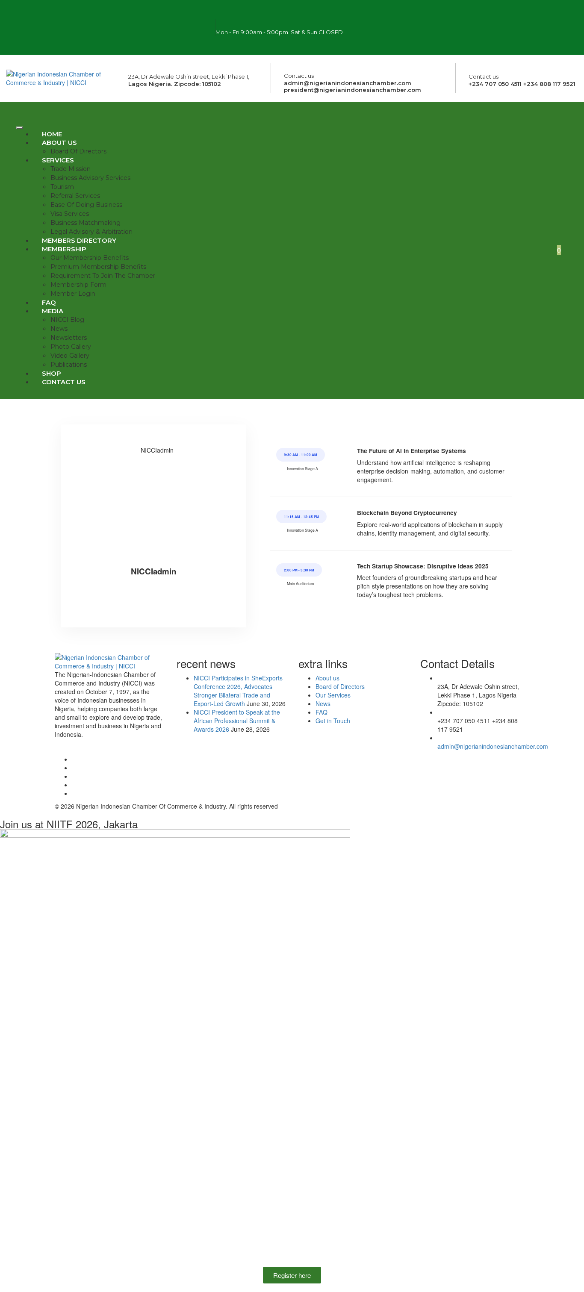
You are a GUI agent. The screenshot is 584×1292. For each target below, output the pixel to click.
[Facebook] (460, 15)
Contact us (64, 382)
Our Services (333, 695)
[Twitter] (510, 15)
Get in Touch (333, 720)
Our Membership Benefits (89, 258)
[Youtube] (473, 38)
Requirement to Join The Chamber (102, 276)
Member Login (72, 293)
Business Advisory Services (90, 178)
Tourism (62, 187)
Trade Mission (70, 169)
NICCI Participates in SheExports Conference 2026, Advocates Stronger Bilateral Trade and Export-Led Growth (238, 691)
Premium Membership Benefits (98, 267)
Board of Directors (78, 151)
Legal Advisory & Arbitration (91, 231)
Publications (68, 364)
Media (52, 311)
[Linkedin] (498, 38)
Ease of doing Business (86, 205)
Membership (64, 249)
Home (52, 134)
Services (58, 160)
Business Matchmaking (85, 223)
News (59, 329)
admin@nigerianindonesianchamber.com (492, 746)
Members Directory (79, 240)
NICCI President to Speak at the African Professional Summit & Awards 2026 (237, 720)
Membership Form (78, 284)
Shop (51, 373)
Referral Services (75, 196)
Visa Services (69, 214)
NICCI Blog (67, 320)
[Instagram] (485, 15)
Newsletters (68, 337)
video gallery (69, 355)
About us (59, 142)
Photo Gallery (70, 346)
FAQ (49, 302)
